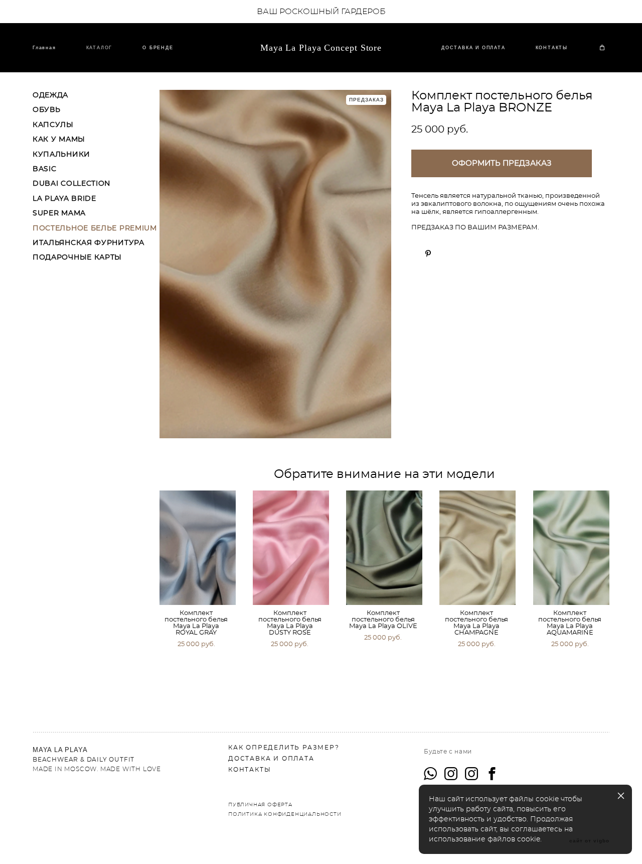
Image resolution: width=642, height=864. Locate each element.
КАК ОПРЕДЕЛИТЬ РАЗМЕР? (284, 748)
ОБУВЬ (47, 109)
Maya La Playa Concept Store (321, 47)
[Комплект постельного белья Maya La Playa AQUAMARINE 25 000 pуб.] (571, 547)
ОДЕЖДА (50, 95)
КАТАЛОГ (99, 47)
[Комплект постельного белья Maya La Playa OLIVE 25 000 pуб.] (384, 547)
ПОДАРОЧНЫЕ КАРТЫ (77, 257)
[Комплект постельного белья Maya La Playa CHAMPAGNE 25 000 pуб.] (477, 547)
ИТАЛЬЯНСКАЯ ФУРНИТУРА (88, 242)
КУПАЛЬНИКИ (61, 154)
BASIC (45, 169)
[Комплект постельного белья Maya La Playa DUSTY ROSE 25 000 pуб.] (291, 547)
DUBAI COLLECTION (71, 183)
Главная (44, 47)
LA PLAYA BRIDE (64, 198)
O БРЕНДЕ (157, 47)
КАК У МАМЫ (59, 139)
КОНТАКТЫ (552, 47)
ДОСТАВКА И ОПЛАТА (473, 47)
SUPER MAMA (59, 213)
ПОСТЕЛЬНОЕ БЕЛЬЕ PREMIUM (95, 228)
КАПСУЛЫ (53, 125)
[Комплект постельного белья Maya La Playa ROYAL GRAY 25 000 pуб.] (197, 547)
